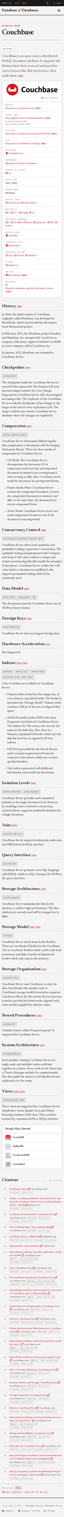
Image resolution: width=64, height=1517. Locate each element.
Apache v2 (13, 265)
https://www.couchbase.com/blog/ (22, 143)
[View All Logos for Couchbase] (32, 89)
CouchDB (12, 235)
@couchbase (14, 275)
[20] (39, 1015)
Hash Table (38, 671)
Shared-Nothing (12, 1054)
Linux (10, 255)
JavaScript (40, 222)
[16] (33, 855)
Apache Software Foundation (22, 163)
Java (29, 222)
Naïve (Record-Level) (15, 435)
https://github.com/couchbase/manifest (24, 118)
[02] (47, 118)
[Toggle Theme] (48, 3)
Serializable (32, 792)
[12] (18, 663)
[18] (31, 927)
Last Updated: (26, 1492)
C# (14, 222)
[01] (38, 108)
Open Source (30, 202)
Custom (8, 935)
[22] (16, 1091)
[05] (20, 75)
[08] (43, 530)
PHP (52, 222)
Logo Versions (50, 98)
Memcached (14, 245)
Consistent (10, 376)
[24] (14, 183)
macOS (20, 255)
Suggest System (30, 1511)
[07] (27, 367)
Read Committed (12, 792)
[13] (24, 663)
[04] (43, 143)
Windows (32, 255)
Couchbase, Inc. (16, 153)
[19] (37, 927)
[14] (33, 783)
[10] (29, 618)
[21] (42, 1045)
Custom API (10, 864)
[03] (54, 133)
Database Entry (11, 26)
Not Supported (12, 627)
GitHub (51, 1511)
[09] (26, 588)
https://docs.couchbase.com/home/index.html (28, 133)
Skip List (22, 671)
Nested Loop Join (13, 834)
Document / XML (28, 597)
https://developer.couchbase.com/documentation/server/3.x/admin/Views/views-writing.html (35, 1457)
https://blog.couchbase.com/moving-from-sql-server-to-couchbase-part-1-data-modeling (35, 1292)
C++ (15, 212)
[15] (14, 825)
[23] (22, 1091)
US (9, 173)
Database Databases (20, 10)
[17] (43, 889)
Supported (10, 1024)
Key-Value (10, 597)
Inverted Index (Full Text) (18, 677)
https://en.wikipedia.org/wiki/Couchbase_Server (29, 288)
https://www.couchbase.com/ (20, 108)
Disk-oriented (12, 897)
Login (59, 3)
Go (33, 212)
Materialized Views (14, 1100)
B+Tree (8, 671)
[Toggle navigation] (59, 10)
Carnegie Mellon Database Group (43, 1505)
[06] (24, 275)
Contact (10, 1511)
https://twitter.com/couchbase (24, 1245)
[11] (47, 644)
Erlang (25, 212)
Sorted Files (11, 978)
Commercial (14, 202)
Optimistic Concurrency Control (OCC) (24, 538)
